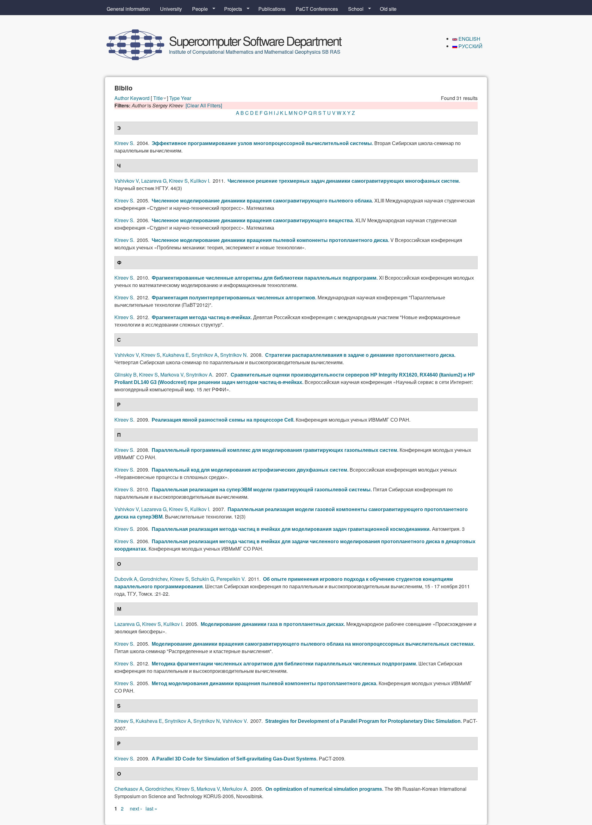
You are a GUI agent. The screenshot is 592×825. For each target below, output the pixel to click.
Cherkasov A (128, 788)
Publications (272, 8)
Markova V (171, 374)
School (353, 9)
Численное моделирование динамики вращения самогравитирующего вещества (252, 220)
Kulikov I (199, 180)
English (468, 38)
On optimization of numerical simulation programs (323, 789)
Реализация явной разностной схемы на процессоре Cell (222, 420)
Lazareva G (153, 180)
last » (151, 808)
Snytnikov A (204, 354)
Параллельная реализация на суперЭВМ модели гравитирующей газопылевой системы (261, 489)
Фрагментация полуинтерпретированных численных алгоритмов (233, 297)
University (171, 8)
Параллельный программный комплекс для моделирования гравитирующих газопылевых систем (274, 450)
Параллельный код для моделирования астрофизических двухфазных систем (249, 470)
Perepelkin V (230, 578)
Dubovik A (125, 578)
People (197, 9)
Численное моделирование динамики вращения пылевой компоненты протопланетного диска (270, 240)
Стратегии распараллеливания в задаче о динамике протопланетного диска (359, 355)
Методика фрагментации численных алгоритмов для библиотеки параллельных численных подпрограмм (284, 663)
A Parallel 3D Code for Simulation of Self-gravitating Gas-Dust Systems (234, 758)
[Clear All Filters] (204, 105)
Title (158, 98)
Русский (470, 46)
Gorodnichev (153, 578)
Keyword (140, 98)
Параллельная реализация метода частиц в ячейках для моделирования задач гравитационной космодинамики (291, 529)
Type (174, 98)
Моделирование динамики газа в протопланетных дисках (272, 624)
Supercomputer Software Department (255, 40)
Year (186, 98)
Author (121, 98)
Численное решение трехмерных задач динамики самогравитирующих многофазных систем (343, 181)
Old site (388, 8)
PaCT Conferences (317, 8)
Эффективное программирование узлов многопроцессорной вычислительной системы (262, 143)
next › (136, 808)
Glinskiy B (125, 374)
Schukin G (202, 578)
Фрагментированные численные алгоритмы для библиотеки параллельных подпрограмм (264, 278)
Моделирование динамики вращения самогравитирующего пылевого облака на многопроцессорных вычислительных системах (313, 644)
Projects (230, 9)
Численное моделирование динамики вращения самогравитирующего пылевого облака (262, 200)
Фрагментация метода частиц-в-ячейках (201, 317)
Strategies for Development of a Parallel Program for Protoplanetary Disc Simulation (363, 721)
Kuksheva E (175, 354)
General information (128, 8)
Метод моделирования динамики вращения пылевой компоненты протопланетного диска (264, 683)
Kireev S (123, 143)
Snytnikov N (233, 354)
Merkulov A (234, 788)
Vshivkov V (126, 180)
